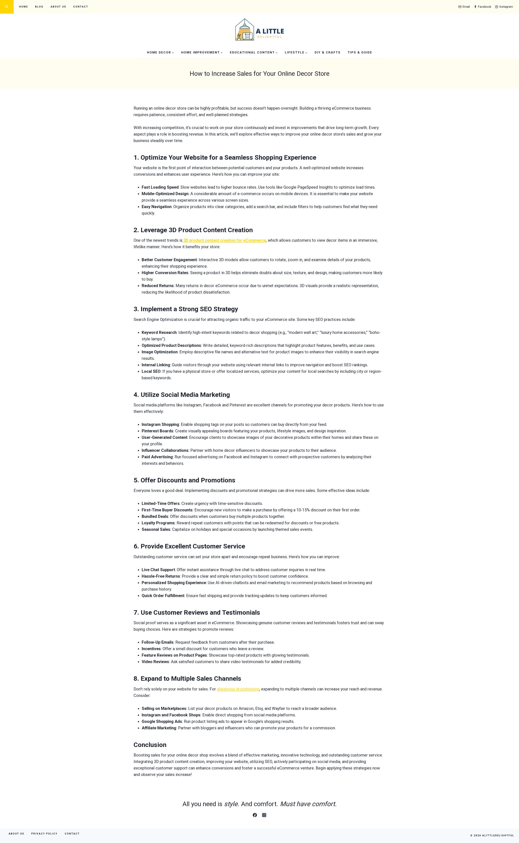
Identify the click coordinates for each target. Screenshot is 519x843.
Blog (39, 6)
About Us (58, 6)
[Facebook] (255, 815)
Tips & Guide (360, 52)
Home (23, 6)
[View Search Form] (7, 7)
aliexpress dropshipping (238, 689)
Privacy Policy (44, 833)
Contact (80, 6)
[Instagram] (264, 815)
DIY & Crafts (328, 52)
